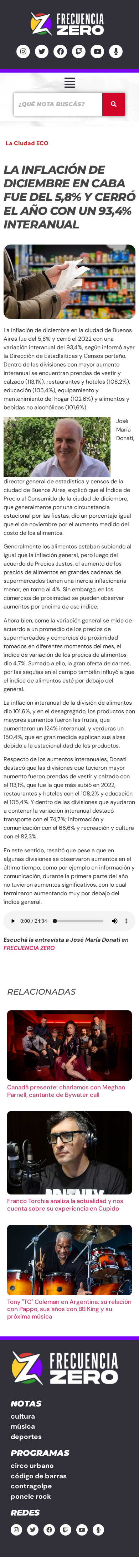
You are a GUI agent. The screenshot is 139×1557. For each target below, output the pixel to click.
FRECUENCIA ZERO (29, 948)
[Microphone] (116, 51)
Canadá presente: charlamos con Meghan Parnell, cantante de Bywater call (66, 1090)
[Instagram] (23, 51)
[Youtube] (97, 51)
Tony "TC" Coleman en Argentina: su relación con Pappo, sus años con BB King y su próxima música (69, 1309)
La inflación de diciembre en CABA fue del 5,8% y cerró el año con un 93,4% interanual (69, 197)
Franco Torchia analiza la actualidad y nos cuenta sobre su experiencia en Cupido (65, 1204)
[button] (69, 83)
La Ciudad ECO (27, 143)
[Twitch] (79, 51)
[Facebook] (60, 51)
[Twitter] (41, 51)
